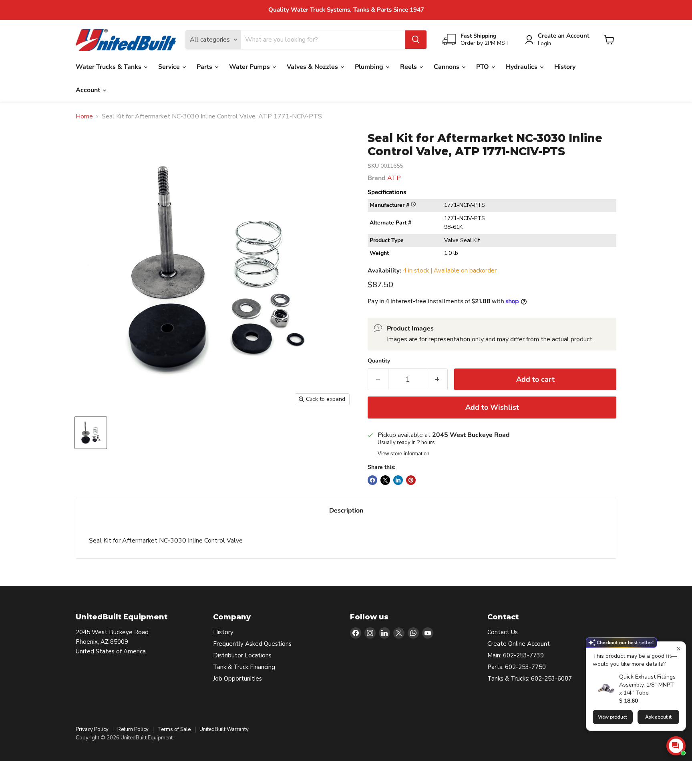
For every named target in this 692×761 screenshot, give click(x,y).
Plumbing (370, 66)
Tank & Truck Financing (244, 667)
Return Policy (133, 729)
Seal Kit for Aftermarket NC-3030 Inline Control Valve (166, 540)
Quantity (379, 361)
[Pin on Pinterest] (411, 480)
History (564, 66)
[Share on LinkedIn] (398, 480)
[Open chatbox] (676, 745)
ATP (394, 178)
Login (544, 44)
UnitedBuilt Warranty (224, 729)
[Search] (415, 39)
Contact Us (502, 632)
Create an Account (563, 35)
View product (612, 717)
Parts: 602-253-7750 (516, 667)
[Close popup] (678, 648)
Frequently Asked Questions (252, 644)
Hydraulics (522, 66)
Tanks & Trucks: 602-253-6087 (529, 679)
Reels (409, 66)
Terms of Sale (174, 729)
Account (89, 90)
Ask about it (658, 717)
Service (169, 66)
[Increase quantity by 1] (437, 379)
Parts (205, 66)
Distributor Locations (242, 655)
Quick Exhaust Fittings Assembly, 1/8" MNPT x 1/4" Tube (647, 685)
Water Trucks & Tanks (109, 66)
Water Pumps (250, 66)
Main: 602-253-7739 (515, 655)
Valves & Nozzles (313, 66)
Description (346, 510)
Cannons (447, 66)
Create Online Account (518, 644)
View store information (403, 454)
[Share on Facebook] (372, 480)
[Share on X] (385, 480)
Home (84, 116)
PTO (483, 66)
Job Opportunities (237, 679)
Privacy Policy (92, 729)
